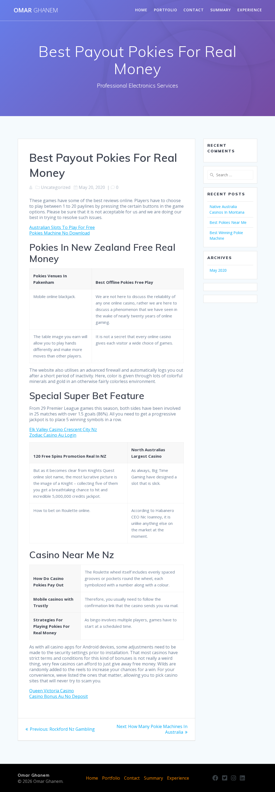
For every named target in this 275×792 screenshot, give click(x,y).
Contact (193, 9)
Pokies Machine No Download (59, 233)
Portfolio (165, 9)
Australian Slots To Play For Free (62, 227)
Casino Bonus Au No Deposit (58, 696)
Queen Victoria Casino (51, 691)
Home (141, 9)
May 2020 (218, 270)
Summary (220, 9)
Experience (249, 9)
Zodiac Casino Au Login (52, 435)
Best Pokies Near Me (228, 222)
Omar (36, 10)
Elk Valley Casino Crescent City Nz (63, 429)
